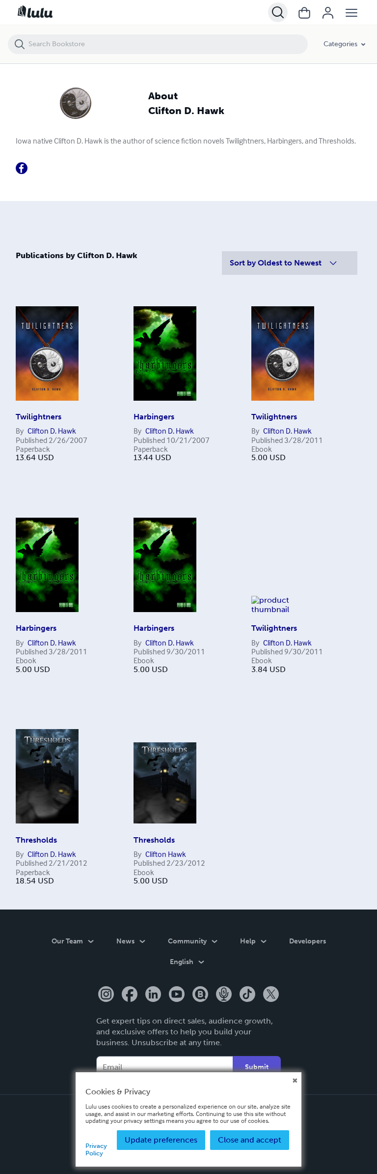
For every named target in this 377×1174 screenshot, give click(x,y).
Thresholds (36, 840)
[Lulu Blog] (200, 995)
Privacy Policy (96, 1149)
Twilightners (38, 416)
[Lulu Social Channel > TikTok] (247, 995)
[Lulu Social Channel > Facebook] (129, 995)
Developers (307, 941)
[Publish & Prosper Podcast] (224, 995)
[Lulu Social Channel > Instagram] (106, 995)
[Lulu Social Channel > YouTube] (177, 995)
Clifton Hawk (165, 854)
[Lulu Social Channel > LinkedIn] (153, 995)
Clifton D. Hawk (51, 430)
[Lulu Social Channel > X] (271, 995)
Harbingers (154, 416)
